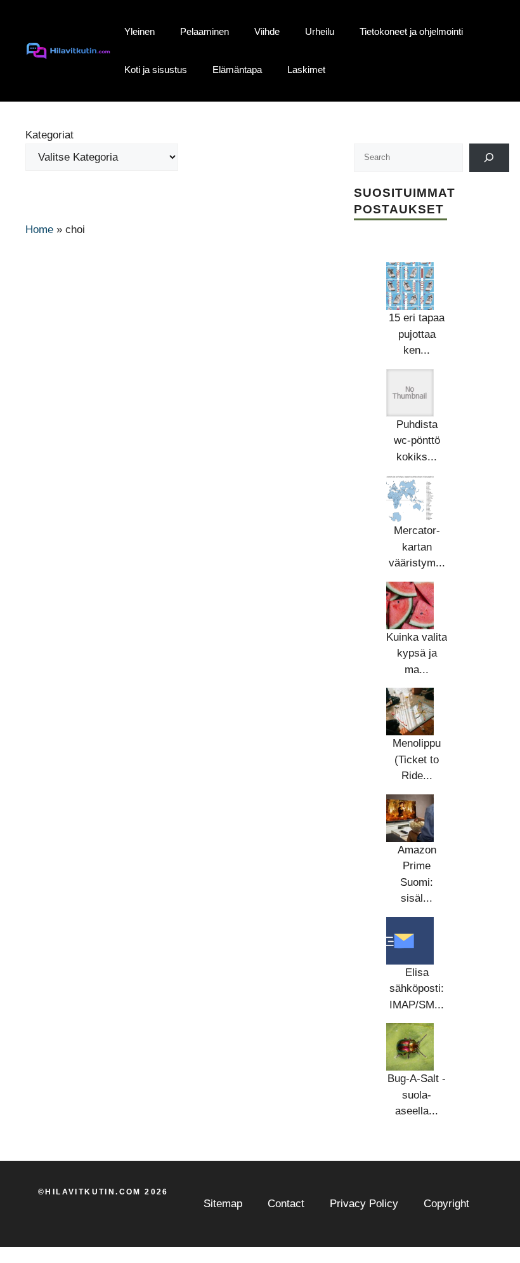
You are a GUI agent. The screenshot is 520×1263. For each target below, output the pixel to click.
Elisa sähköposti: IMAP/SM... (416, 988)
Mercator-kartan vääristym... (417, 547)
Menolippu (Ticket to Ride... (417, 759)
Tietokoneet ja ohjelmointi (411, 31)
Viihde (267, 31)
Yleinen (139, 31)
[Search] (489, 158)
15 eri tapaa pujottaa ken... (417, 334)
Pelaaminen (204, 31)
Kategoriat (49, 135)
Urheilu (319, 31)
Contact (286, 1204)
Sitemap (223, 1204)
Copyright (446, 1204)
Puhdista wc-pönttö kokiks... (417, 440)
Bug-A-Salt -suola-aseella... (416, 1095)
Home (39, 230)
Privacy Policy (364, 1204)
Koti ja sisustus (155, 69)
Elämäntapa (237, 69)
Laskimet (306, 69)
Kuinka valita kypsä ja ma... (416, 653)
